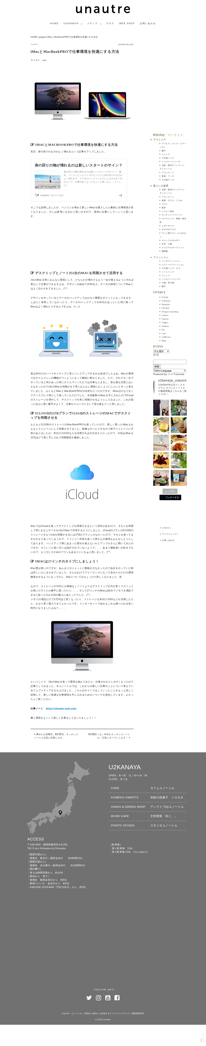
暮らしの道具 (161, 185)
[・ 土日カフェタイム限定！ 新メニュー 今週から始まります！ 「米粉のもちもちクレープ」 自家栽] (161, 460)
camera (165, 315)
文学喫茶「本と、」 (164, 816)
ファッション (161, 257)
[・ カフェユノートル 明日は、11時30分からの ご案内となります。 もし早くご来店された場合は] (179, 443)
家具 (164, 208)
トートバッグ (168, 272)
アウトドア (159, 139)
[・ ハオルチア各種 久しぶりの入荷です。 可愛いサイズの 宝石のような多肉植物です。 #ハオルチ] (161, 478)
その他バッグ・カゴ (171, 268)
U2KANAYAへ (166, 528)
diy (163, 330)
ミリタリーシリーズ (171, 161)
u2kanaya (166, 301)
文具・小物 (167, 244)
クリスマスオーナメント (173, 247)
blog (164, 341)
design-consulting (170, 312)
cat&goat (166, 337)
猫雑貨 (165, 251)
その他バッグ (168, 158)
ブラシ (165, 204)
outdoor (165, 326)
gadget (42, 37)
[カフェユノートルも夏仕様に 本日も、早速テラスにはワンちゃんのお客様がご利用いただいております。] (179, 460)
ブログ (110, 23)
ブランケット (168, 172)
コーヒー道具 (168, 211)
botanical (166, 304)
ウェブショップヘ (170, 534)
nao (44, 60)
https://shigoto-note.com (61, 708)
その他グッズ (168, 180)
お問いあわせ (148, 23)
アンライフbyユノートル (167, 806)
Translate (179, 374)
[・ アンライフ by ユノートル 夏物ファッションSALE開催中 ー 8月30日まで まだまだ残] (161, 408)
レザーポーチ (168, 226)
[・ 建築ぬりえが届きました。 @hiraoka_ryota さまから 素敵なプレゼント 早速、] (161, 443)
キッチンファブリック (172, 215)
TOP (201, 1040)
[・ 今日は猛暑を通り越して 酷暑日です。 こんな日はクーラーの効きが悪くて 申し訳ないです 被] (179, 425)
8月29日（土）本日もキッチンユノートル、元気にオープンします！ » (109, 736)
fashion (165, 319)
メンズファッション (171, 261)
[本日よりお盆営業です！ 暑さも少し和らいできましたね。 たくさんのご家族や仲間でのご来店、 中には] (179, 408)
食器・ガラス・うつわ (172, 200)
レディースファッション (173, 265)
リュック (166, 154)
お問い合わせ (168, 540)
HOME (34, 37)
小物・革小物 (168, 283)
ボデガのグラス (169, 229)
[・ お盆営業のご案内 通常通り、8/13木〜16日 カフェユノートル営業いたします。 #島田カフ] (161, 425)
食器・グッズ (168, 176)
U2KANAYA (71, 23)
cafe (164, 333)
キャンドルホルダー (171, 240)
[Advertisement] (82, 245)
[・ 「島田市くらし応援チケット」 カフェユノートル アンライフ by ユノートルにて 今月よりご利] (179, 478)
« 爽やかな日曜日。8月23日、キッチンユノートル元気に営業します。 (56, 736)
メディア (92, 23)
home (54, 23)
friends (165, 297)
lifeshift (165, 308)
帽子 (164, 151)
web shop (127, 23)
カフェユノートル (162, 788)
